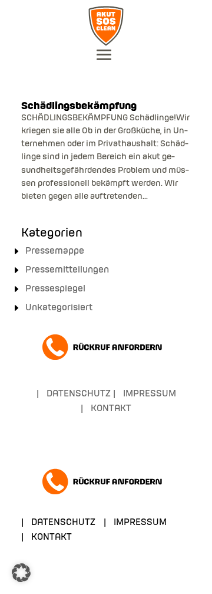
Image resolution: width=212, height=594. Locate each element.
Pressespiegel (55, 289)
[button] (21, 573)
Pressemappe (54, 251)
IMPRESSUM (149, 394)
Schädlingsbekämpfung (79, 106)
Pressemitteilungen (67, 270)
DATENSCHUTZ (79, 394)
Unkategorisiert (58, 308)
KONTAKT (111, 409)
